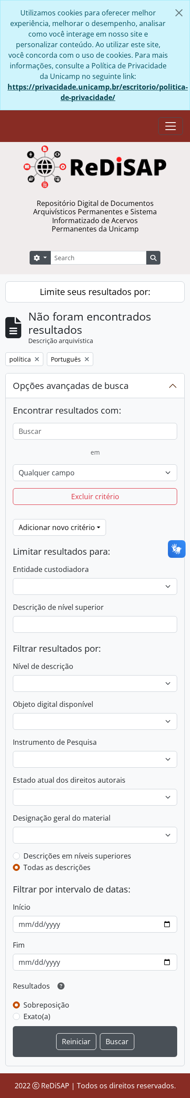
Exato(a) (36, 1016)
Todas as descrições (57, 867)
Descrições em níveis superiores (77, 856)
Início (21, 907)
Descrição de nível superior (58, 607)
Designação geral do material (61, 818)
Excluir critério (95, 496)
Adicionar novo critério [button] (57, 527)
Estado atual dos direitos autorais (69, 780)
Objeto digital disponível (53, 704)
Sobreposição (46, 1005)
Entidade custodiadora (51, 569)
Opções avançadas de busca (71, 386)
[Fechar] (179, 12)
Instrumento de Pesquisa (55, 742)
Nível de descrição (43, 666)
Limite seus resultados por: (95, 292)
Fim (19, 945)
